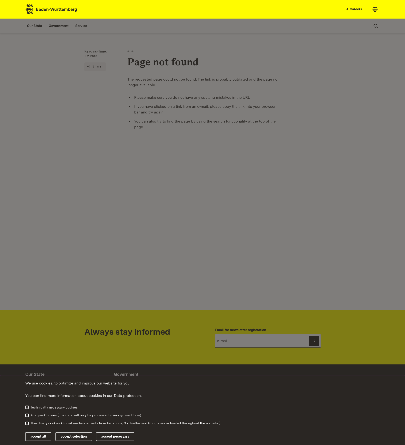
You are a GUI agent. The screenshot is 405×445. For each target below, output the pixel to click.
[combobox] (375, 9)
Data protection (127, 395)
